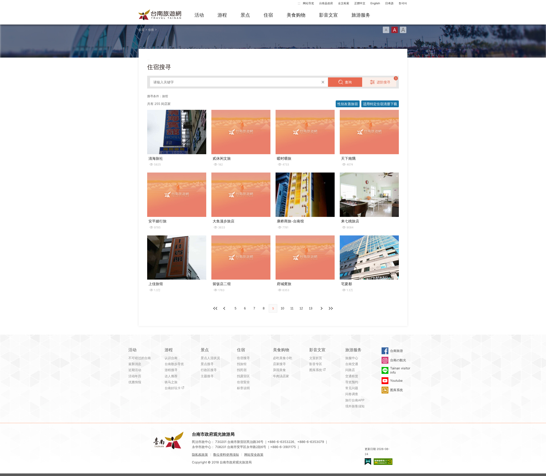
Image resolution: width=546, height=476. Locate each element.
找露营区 (243, 376)
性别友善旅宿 (347, 104)
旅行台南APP (354, 400)
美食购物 (296, 15)
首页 (141, 29)
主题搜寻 (207, 376)
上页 (321, 308)
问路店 (350, 370)
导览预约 (351, 382)
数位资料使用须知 (226, 455)
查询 (348, 82)
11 (291, 308)
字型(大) (403, 30)
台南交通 (351, 364)
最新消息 (134, 364)
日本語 (389, 3)
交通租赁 (351, 376)
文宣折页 (315, 358)
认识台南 (171, 358)
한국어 (403, 3)
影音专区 (315, 364)
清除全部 (323, 82)
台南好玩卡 (173, 388)
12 (301, 308)
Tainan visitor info (400, 370)
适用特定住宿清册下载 (380, 104)
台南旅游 (396, 351)
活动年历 (134, 376)
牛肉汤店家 (281, 376)
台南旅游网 (159, 15)
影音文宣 (328, 15)
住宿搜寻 (243, 358)
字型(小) (386, 30)
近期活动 (134, 370)
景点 (245, 15)
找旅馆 (242, 364)
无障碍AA (383, 461)
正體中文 (359, 3)
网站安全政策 (253, 455)
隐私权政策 (200, 455)
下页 (225, 308)
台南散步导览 (174, 364)
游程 (222, 15)
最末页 (330, 308)
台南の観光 (398, 360)
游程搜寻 (171, 370)
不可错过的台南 (139, 358)
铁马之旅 (171, 382)
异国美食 (279, 370)
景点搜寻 (207, 364)
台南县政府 (326, 3)
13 (310, 308)
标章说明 (243, 388)
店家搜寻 (279, 364)
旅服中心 (351, 358)
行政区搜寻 (209, 370)
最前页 (215, 308)
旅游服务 (360, 15)
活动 (199, 15)
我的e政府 (368, 461)
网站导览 (308, 3)
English (375, 3)
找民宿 (242, 370)
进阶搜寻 (383, 82)
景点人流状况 (210, 358)
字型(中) (394, 30)
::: (299, 3)
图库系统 (315, 370)
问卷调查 (351, 394)
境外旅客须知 (354, 406)
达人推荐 (171, 376)
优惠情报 (134, 382)
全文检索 (343, 3)
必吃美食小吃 (282, 358)
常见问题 (351, 388)
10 (282, 308)
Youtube (396, 381)
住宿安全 (243, 382)
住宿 (268, 15)
